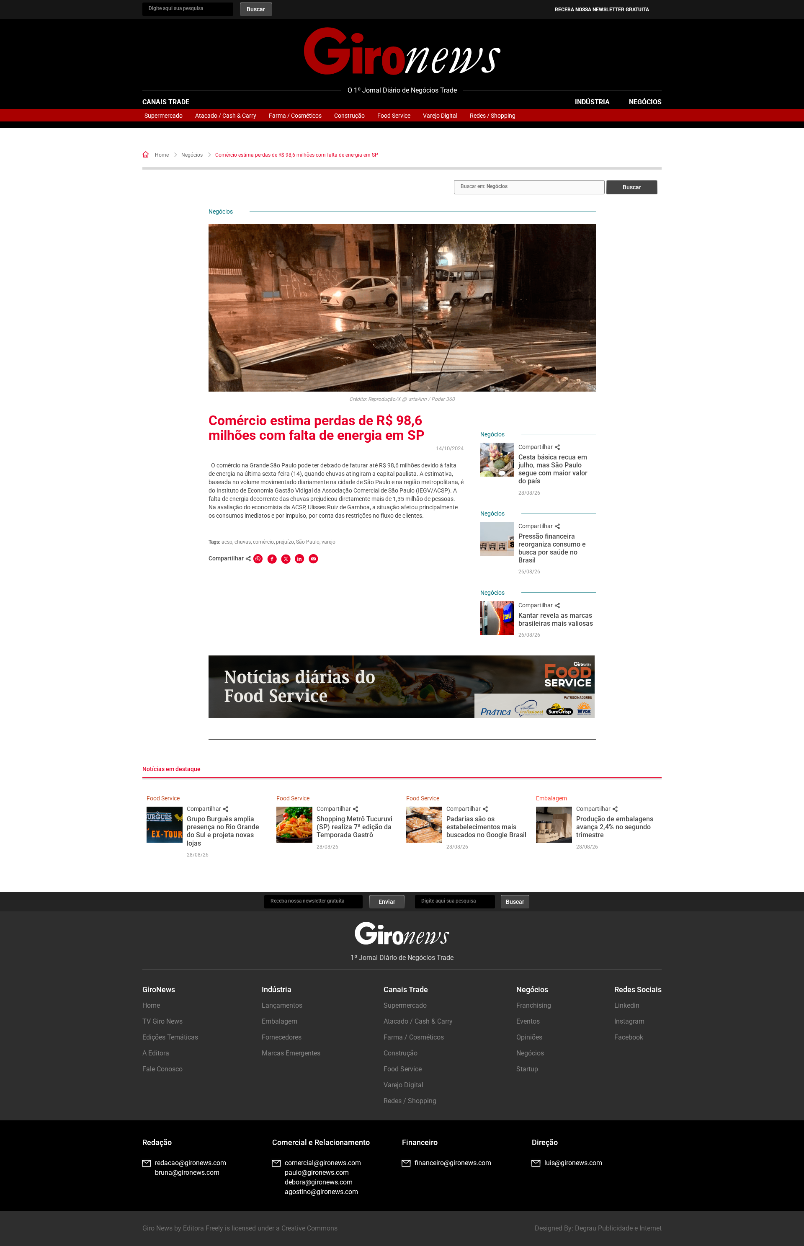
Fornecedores (282, 1037)
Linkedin (626, 1005)
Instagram (629, 1021)
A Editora (155, 1053)
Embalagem (551, 798)
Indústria (592, 102)
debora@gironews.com (319, 1182)
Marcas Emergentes (291, 1053)
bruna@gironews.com (187, 1172)
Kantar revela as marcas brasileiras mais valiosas (555, 619)
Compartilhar (536, 447)
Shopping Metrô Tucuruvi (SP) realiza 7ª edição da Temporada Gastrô (354, 827)
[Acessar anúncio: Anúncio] (402, 686)
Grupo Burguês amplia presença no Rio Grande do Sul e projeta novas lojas (223, 831)
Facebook (628, 1037)
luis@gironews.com (573, 1163)
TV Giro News (162, 1021)
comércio (263, 542)
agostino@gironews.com (321, 1192)
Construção (349, 115)
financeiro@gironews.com (453, 1163)
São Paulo (308, 542)
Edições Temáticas (170, 1037)
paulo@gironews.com (317, 1172)
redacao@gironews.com (190, 1163)
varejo (328, 542)
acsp (227, 542)
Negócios (645, 102)
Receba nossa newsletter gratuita (602, 10)
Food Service (393, 115)
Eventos (528, 1021)
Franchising (533, 1005)
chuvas (242, 542)
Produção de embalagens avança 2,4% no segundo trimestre (614, 827)
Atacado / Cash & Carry (225, 115)
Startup (527, 1069)
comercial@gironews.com (323, 1163)
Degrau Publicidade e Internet (618, 1228)
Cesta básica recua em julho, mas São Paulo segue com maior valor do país (553, 469)
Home (162, 155)
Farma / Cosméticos (295, 115)
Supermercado (163, 115)
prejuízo (285, 542)
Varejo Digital (440, 115)
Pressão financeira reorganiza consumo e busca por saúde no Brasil (552, 548)
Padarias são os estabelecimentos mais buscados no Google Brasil (486, 827)
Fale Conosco (162, 1069)
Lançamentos (282, 1005)
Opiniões (529, 1037)
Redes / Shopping (492, 115)
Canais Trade (165, 102)
